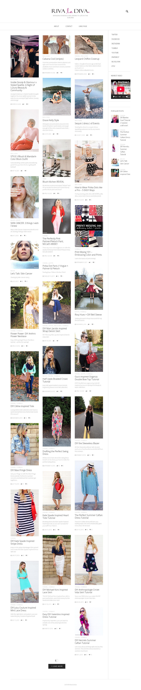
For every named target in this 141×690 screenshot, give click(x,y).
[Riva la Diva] (71, 9)
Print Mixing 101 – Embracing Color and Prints (88, 253)
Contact (69, 26)
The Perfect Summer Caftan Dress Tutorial (89, 516)
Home (44, 178)
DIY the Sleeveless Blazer (87, 443)
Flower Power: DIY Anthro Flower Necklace (23, 335)
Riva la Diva (14, 79)
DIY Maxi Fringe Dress (21, 470)
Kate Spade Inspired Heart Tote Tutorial (56, 516)
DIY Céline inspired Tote (22, 406)
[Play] (114, 97)
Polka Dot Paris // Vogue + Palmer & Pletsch (55, 267)
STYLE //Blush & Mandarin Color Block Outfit (23, 158)
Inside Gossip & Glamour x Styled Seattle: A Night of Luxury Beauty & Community (24, 86)
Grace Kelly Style (51, 120)
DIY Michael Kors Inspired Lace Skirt (55, 591)
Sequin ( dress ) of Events (87, 123)
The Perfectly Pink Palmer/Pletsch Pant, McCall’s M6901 (53, 241)
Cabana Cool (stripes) (53, 58)
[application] (120, 89)
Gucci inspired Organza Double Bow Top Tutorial (87, 378)
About (56, 26)
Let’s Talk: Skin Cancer (21, 273)
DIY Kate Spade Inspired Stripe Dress (22, 542)
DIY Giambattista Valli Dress (56, 679)
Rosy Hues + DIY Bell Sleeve (88, 314)
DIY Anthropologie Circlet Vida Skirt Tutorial (87, 591)
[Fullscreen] (129, 97)
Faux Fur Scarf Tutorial (23, 664)
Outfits (51, 263)
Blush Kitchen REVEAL (53, 181)
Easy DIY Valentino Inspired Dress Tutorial (56, 615)
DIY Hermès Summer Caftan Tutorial (85, 641)
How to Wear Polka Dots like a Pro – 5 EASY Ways (88, 189)
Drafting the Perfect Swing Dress (55, 452)
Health (18, 220)
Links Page (83, 26)
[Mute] (127, 97)
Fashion (77, 56)
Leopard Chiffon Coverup (87, 58)
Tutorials (78, 249)
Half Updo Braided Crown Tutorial (55, 380)
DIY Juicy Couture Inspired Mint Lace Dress (23, 609)
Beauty (13, 220)
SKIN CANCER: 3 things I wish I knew (25, 224)
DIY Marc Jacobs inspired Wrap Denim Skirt (55, 330)
